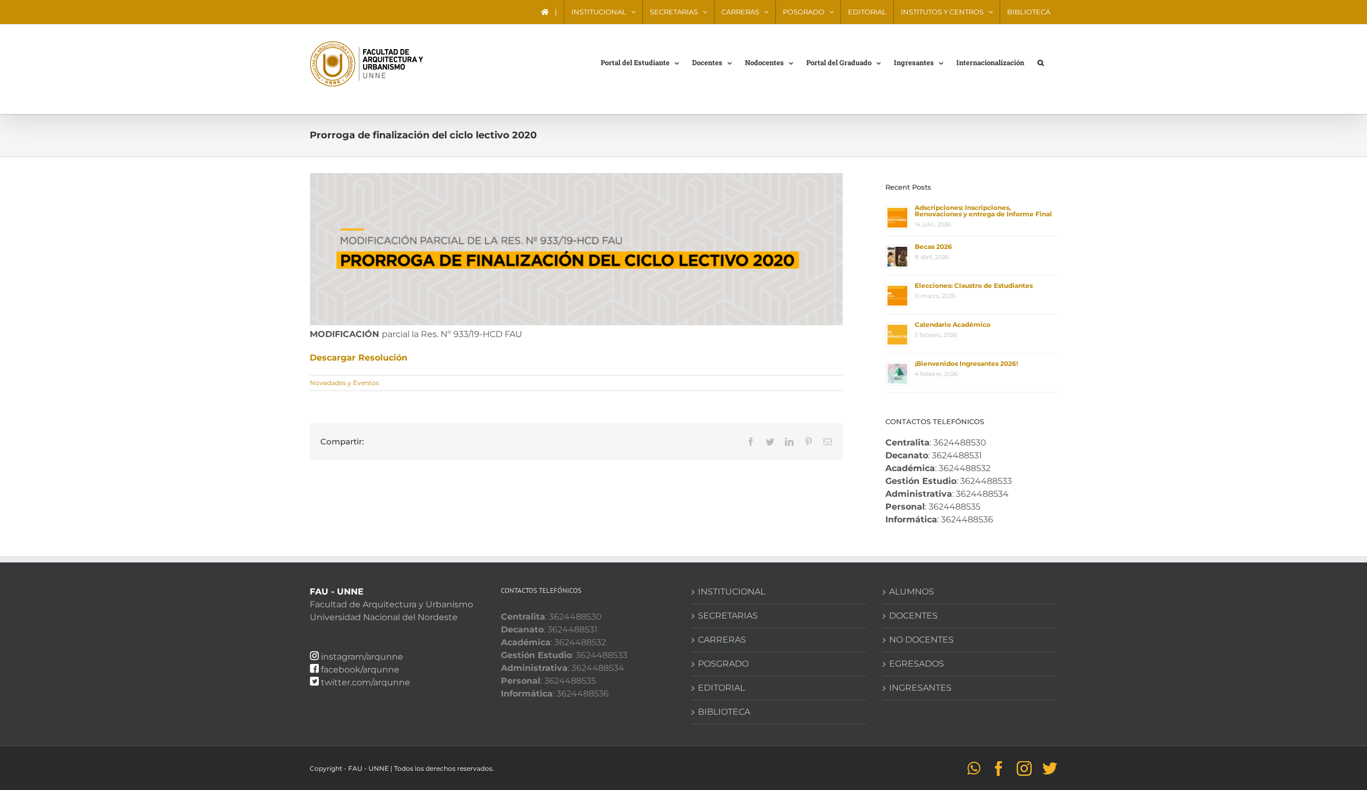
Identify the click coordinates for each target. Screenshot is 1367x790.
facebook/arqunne (360, 669)
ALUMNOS (911, 591)
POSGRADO (723, 664)
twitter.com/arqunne (365, 682)
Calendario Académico (953, 324)
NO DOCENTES (921, 640)
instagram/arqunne (362, 657)
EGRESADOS (916, 664)
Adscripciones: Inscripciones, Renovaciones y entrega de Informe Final (983, 211)
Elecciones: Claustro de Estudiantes (974, 285)
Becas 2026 (933, 247)
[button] (1041, 62)
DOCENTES (913, 616)
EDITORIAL (721, 688)
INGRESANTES (920, 688)
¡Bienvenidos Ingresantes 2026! (966, 363)
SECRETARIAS (728, 616)
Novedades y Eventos (344, 383)
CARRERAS (722, 640)
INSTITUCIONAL (731, 591)
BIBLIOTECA (724, 712)
